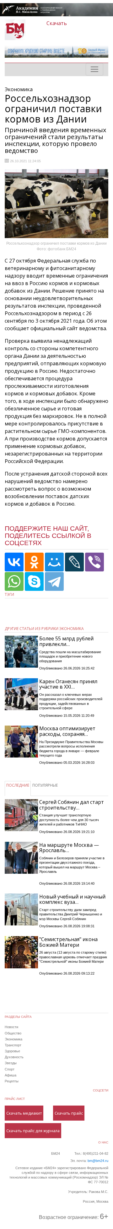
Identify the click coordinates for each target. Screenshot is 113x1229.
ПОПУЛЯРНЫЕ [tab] (45, 785)
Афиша (10, 1075)
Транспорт (13, 1045)
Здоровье (12, 1051)
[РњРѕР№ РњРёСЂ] (54, 562)
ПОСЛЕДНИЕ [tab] (17, 785)
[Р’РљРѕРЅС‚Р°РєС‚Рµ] (14, 562)
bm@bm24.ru (98, 1161)
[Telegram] (54, 581)
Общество (13, 1033)
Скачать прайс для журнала (33, 1130)
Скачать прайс (69, 1113)
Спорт (9, 1069)
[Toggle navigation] (94, 69)
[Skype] (34, 581)
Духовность (14, 1057)
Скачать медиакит (24, 1113)
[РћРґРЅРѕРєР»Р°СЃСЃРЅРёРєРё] (34, 562)
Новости (11, 1027)
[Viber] (94, 562)
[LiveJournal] (74, 562)
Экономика (13, 1039)
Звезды (11, 1063)
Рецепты (12, 1081)
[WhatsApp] (14, 581)
